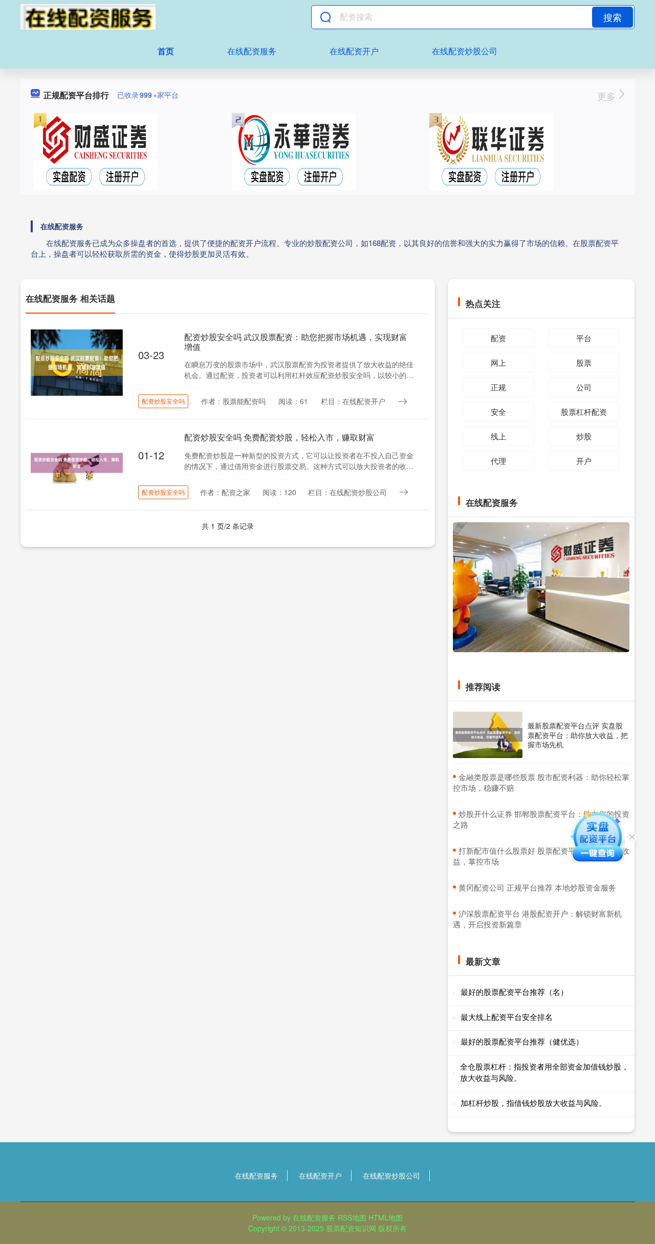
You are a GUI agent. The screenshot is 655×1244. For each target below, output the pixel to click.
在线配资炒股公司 (464, 51)
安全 (498, 411)
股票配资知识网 (351, 1228)
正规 (498, 387)
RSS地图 (352, 1217)
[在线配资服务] (88, 17)
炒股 (584, 436)
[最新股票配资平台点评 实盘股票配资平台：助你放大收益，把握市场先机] (487, 735)
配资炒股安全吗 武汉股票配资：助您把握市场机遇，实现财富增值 (295, 341)
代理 (498, 460)
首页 (166, 51)
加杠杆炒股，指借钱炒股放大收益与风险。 (533, 1102)
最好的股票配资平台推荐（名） (514, 991)
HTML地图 (385, 1217)
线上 (498, 436)
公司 (584, 387)
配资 (498, 337)
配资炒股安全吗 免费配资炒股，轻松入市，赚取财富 (279, 437)
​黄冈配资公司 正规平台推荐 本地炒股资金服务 (537, 887)
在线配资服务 (251, 51)
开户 (584, 460)
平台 (584, 337)
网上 (498, 362)
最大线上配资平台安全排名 (507, 1016)
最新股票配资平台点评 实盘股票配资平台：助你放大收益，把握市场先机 (578, 734)
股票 (584, 362)
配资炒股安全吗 (163, 400)
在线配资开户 (354, 51)
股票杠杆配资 (584, 411)
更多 (607, 95)
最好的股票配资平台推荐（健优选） (522, 1041)
